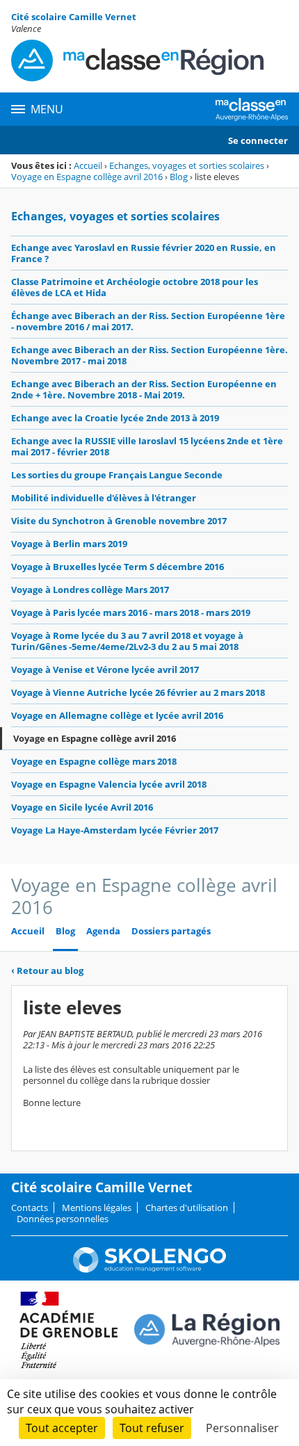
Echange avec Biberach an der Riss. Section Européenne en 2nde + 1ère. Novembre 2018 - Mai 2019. (144, 389)
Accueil (88, 165)
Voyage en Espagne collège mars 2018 (94, 761)
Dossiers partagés (171, 931)
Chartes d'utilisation (186, 1207)
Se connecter (258, 140)
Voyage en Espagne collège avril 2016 (87, 176)
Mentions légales (96, 1207)
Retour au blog (47, 970)
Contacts (29, 1207)
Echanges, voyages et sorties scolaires (186, 165)
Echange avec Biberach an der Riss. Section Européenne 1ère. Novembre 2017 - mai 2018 (149, 355)
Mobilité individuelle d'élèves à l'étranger (103, 498)
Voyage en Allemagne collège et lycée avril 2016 (117, 715)
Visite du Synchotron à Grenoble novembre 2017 (119, 520)
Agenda (103, 931)
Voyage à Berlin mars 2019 (69, 543)
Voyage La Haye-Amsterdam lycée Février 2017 (114, 830)
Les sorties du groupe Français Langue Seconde (117, 475)
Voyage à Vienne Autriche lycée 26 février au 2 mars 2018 (138, 692)
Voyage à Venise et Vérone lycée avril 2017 (105, 669)
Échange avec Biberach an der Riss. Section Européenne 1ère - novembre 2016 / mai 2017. (148, 321)
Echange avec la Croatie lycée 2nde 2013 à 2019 (115, 418)
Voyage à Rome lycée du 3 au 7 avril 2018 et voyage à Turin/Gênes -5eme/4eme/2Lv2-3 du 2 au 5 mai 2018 (127, 641)
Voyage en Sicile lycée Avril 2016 (82, 807)
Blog (179, 176)
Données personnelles (62, 1218)
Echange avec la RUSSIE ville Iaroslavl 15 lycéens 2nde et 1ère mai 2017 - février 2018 (147, 446)
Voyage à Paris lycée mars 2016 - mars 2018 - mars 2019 (130, 612)
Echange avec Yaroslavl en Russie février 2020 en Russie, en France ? (143, 253)
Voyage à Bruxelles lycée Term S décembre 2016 (117, 566)
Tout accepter (62, 1428)
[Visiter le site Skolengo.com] (149, 1269)
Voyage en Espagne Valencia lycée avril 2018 (109, 784)
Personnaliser (242, 1428)
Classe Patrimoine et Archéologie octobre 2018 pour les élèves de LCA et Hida (134, 287)
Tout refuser (152, 1428)
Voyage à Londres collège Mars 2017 (90, 589)
